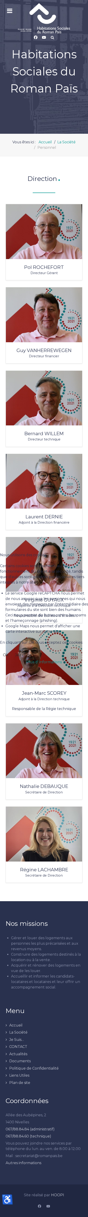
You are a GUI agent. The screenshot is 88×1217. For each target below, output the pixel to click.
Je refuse (23, 655)
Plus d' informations (44, 662)
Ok (5, 655)
